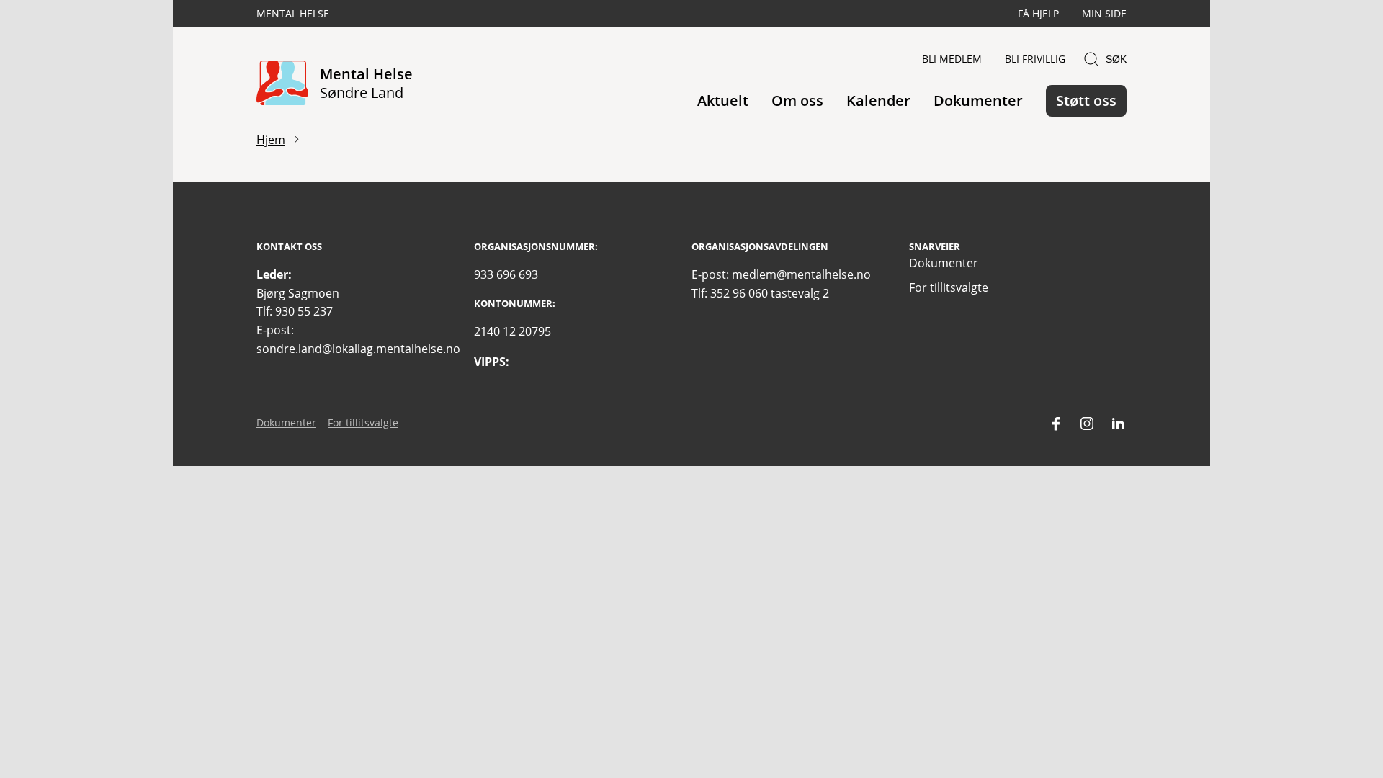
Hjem (270, 140)
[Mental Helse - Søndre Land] (282, 84)
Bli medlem (952, 59)
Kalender (878, 100)
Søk (1116, 59)
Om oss (797, 100)
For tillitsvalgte (948, 287)
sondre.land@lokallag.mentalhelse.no (358, 349)
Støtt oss (1086, 100)
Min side (1104, 13)
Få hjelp (1038, 13)
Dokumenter (978, 100)
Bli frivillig (1035, 59)
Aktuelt (722, 100)
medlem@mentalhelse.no (801, 274)
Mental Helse (292, 13)
